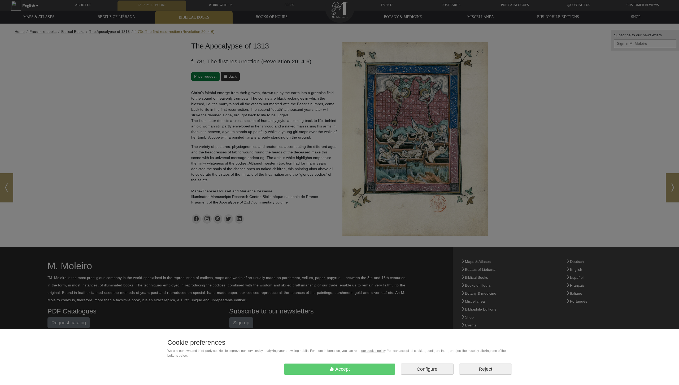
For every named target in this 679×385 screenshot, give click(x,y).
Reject (485, 369)
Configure (427, 369)
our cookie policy (373, 351)
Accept (342, 369)
